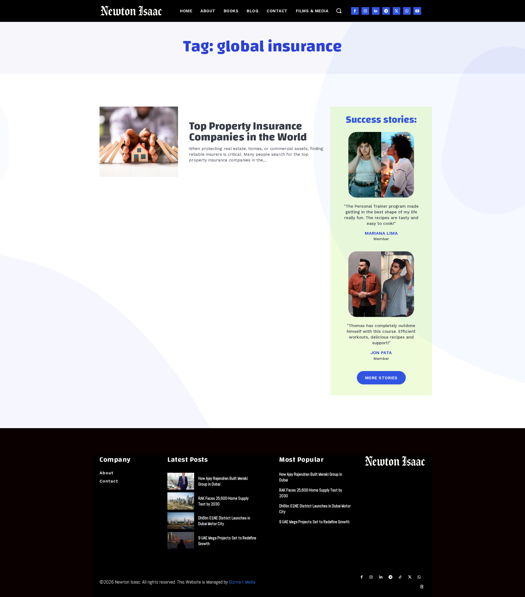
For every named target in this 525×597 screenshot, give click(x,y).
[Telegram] (386, 11)
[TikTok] (399, 577)
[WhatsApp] (407, 11)
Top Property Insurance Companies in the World (248, 131)
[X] (396, 11)
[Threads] (422, 586)
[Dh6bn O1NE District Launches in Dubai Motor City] (180, 520)
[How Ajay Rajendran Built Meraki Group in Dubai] (180, 481)
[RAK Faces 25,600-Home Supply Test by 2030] (180, 500)
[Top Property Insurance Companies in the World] (139, 142)
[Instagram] (365, 11)
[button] (338, 11)
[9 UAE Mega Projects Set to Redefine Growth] (180, 540)
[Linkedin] (376, 11)
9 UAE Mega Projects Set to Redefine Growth (314, 521)
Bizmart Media (242, 582)
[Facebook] (355, 11)
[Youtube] (417, 11)
